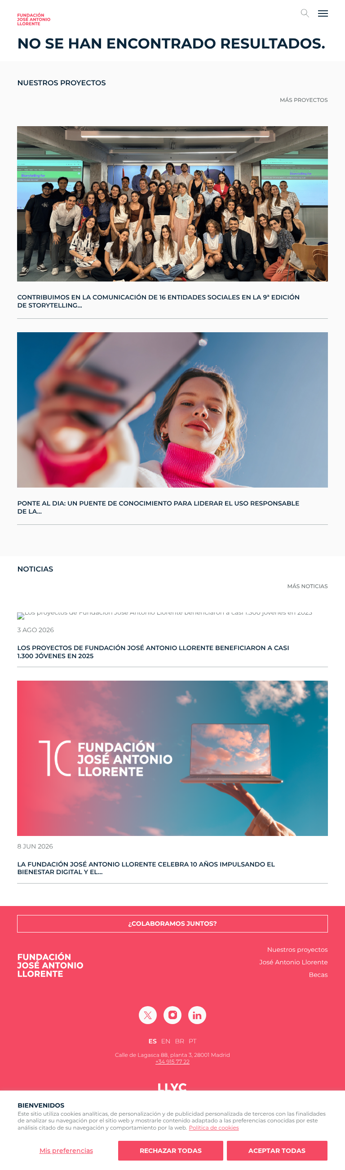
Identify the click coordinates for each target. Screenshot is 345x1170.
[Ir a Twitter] (148, 1015)
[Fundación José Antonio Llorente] (33, 19)
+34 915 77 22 (172, 1062)
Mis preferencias (66, 1151)
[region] (172, 1130)
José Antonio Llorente (293, 962)
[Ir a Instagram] (172, 1015)
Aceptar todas (276, 1151)
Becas (318, 975)
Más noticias (308, 586)
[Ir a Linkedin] (197, 1015)
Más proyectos (304, 100)
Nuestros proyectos (297, 950)
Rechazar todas (171, 1151)
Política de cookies (214, 1128)
